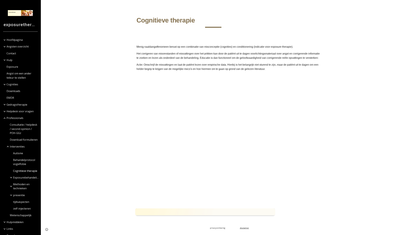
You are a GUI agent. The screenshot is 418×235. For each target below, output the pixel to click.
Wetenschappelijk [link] (21, 215)
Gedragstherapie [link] (17, 104)
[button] (414, 4)
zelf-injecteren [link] (22, 208)
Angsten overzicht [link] (18, 46)
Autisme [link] (18, 153)
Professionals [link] (15, 118)
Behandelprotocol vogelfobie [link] (24, 162)
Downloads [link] (13, 91)
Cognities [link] (12, 84)
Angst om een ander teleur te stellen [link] (19, 75)
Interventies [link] (17, 146)
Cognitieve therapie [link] (25, 171)
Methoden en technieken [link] (21, 186)
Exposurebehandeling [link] (26, 177)
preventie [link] (19, 195)
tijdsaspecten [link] (21, 202)
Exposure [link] (12, 67)
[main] (213, 21)
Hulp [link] (9, 60)
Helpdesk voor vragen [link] (20, 111)
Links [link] (10, 229)
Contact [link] (11, 53)
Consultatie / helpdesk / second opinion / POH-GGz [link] (23, 129)
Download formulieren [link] (24, 139)
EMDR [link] (10, 98)
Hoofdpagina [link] (15, 40)
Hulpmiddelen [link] (15, 222)
